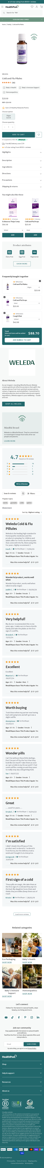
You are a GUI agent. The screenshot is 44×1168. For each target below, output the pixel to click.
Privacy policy (11, 1161)
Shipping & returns (10, 186)
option (29, 503)
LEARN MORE (9, 441)
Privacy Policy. (32, 1048)
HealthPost (8, 1157)
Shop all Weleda (13, 404)
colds (22, 503)
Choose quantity (8, 122)
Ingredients (7, 167)
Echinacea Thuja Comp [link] (11, 222)
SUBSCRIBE (31, 1044)
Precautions (7, 180)
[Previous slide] (2, 19)
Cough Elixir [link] (17, 316)
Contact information (17, 1163)
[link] (12, 207)
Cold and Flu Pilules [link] (20, 284)
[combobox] (21, 13)
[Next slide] (41, 19)
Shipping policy (32, 1161)
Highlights (6, 152)
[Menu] (2, 6)
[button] (32, 6)
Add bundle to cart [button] (22, 340)
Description (7, 160)
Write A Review (22, 484)
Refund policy (29, 1163)
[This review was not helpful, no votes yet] (36, 562)
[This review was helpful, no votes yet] (32, 562)
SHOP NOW (7, 962)
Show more (7, 508)
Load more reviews (22, 914)
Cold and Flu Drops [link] (32, 222)
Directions (6, 173)
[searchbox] (11, 493)
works (5, 503)
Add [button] (13, 235)
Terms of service (22, 1161)
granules (14, 503)
